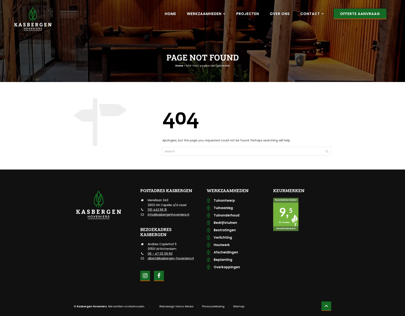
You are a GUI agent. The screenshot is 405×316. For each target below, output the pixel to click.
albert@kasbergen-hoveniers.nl (171, 258)
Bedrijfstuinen (225, 222)
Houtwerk (222, 245)
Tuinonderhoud (226, 215)
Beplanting (223, 259)
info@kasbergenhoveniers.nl (168, 214)
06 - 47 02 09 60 (160, 254)
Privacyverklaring (213, 306)
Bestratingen (225, 230)
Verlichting (223, 237)
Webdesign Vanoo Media (176, 306)
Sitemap (238, 306)
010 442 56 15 (157, 210)
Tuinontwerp (224, 200)
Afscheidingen (226, 252)
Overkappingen (227, 267)
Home (179, 65)
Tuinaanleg (223, 208)
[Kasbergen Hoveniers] (32, 19)
